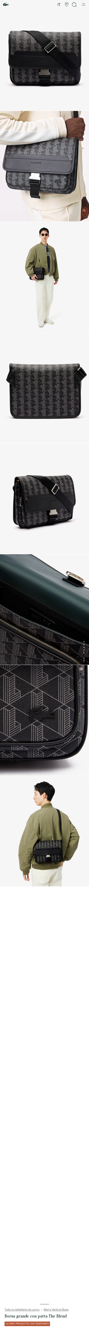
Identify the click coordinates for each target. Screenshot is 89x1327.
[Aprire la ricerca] (74, 4)
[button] (67, 4)
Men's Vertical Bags (56, 1309)
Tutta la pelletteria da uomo (22, 1309)
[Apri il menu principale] (83, 4)
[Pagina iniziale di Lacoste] (6, 4)
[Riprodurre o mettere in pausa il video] (8, 216)
